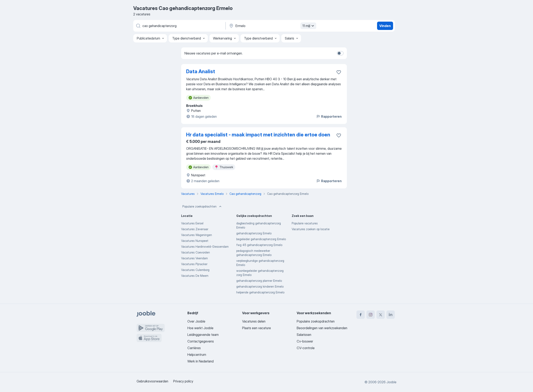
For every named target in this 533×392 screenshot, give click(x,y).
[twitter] (380, 314)
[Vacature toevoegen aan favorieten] (338, 72)
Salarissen (304, 335)
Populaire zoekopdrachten (199, 206)
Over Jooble (196, 321)
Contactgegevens (200, 341)
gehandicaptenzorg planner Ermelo (259, 280)
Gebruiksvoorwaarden (152, 381)
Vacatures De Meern (194, 275)
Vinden (385, 26)
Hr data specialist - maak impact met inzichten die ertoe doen (258, 135)
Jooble (391, 382)
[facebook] (360, 314)
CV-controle (306, 348)
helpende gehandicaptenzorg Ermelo (260, 292)
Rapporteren (331, 116)
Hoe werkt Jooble (200, 328)
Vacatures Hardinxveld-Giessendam (205, 246)
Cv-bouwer (305, 341)
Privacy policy (183, 381)
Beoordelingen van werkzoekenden (322, 328)
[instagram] (370, 314)
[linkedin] (390, 314)
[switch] (340, 53)
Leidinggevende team (203, 335)
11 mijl (306, 26)
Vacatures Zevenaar (194, 229)
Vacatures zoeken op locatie (311, 229)
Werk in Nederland (200, 361)
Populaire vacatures (305, 223)
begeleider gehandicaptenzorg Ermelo (261, 239)
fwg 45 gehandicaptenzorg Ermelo (259, 245)
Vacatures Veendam (194, 258)
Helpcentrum (196, 354)
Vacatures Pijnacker (194, 264)
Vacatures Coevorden (195, 252)
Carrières (194, 348)
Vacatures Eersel (192, 223)
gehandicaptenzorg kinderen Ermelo (260, 286)
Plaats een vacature (256, 328)
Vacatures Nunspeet (194, 240)
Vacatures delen (253, 321)
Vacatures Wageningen (196, 235)
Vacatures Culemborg (195, 270)
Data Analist (200, 71)
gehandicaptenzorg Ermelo (253, 233)
